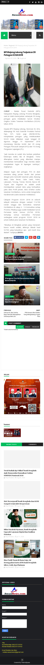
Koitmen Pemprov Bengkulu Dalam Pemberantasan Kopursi (18, 258)
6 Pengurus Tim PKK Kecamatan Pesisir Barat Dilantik (20, 279)
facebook (35, 327)
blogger (20, 327)
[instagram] (39, 2)
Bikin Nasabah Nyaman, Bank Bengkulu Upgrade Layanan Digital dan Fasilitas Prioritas (20, 531)
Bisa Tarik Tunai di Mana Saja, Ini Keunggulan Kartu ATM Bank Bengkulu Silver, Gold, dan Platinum (20, 562)
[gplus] (42, 2)
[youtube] (36, 2)
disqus (27, 327)
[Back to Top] (22, 660)
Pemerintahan (10, 254)
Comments (32, 444)
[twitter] (32, 2)
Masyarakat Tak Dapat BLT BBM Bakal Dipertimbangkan (19, 301)
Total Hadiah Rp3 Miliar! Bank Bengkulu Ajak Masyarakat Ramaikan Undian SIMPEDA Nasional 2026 (20, 473)
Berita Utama (9, 296)
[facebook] (29, 2)
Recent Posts (11, 444)
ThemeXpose (25, 662)
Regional (11, 45)
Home (6, 45)
